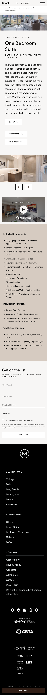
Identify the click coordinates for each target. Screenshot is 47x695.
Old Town (22, 8)
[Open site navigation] (42, 3)
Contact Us (12, 574)
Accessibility (13, 559)
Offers (9, 521)
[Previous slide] (19, 187)
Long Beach (12, 489)
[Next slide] (28, 187)
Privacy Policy (13, 564)
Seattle (10, 499)
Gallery (10, 537)
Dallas (9, 484)
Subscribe (23, 434)
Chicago (13, 8)
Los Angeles (12, 494)
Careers (10, 579)
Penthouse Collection (17, 532)
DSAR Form (12, 584)
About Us (11, 569)
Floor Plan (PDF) (16, 134)
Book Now (25, 691)
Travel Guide (13, 527)
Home (6, 8)
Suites (30, 8)
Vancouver (12, 504)
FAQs (9, 542)
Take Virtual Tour (16, 141)
